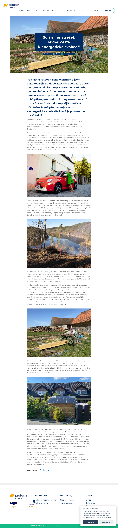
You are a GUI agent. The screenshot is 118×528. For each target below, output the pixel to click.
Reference (72, 11)
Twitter (44, 470)
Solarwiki (94, 11)
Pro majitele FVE (69, 54)
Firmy (36, 11)
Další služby (47, 11)
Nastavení (108, 517)
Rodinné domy (23, 11)
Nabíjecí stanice (68, 500)
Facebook (40, 470)
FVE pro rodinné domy (46, 500)
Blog (61, 11)
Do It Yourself (48, 54)
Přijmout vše (90, 522)
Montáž (57, 54)
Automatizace (67, 503)
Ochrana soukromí (68, 526)
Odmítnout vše (106, 522)
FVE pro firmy (41, 503)
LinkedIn (48, 470)
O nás (83, 11)
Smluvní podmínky (80, 526)
